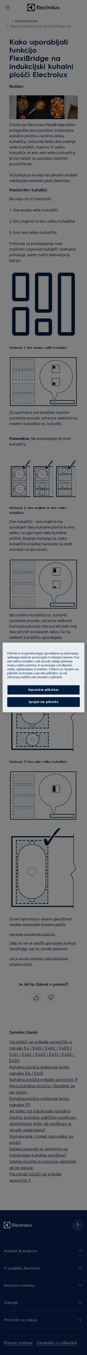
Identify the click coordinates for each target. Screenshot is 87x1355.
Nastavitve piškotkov (43, 690)
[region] (43, 677)
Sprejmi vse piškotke (43, 702)
